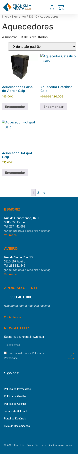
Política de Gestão (15, 396)
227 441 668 (17, 226)
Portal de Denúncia (15, 418)
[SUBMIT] (71, 356)
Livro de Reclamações (17, 425)
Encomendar (15, 107)
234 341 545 (17, 265)
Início (5, 16)
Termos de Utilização (16, 411)
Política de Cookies (15, 403)
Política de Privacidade (17, 388)
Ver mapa (10, 235)
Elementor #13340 (24, 16)
